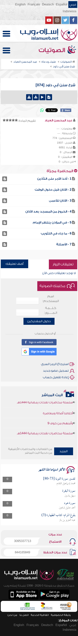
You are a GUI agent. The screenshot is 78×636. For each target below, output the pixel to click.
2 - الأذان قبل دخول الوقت (53, 189)
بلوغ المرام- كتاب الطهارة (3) (58, 515)
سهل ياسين (70, 496)
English (20, 4)
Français (34, 4)
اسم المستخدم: (50, 299)
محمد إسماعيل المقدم (66, 483)
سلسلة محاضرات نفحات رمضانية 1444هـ (45, 430)
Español (61, 4)
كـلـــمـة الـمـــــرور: (50, 310)
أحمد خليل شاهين (67, 508)
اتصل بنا (24, 615)
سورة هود (69, 503)
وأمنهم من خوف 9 (60, 420)
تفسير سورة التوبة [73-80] (59, 479)
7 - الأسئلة (63, 244)
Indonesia (69, 11)
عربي (72, 4)
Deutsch (48, 4)
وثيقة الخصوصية (61, 615)
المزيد (63, 451)
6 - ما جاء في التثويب (56, 233)
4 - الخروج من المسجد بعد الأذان (48, 211)
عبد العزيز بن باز (67, 520)
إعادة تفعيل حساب (56, 377)
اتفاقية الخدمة (40, 615)
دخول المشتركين (39, 321)
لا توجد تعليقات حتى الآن (59, 273)
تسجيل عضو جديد (56, 370)
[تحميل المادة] (36, 97)
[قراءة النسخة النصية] (49, 97)
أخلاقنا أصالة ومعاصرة (58, 410)
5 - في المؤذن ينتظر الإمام (52, 222)
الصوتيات (53, 50)
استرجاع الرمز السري (55, 364)
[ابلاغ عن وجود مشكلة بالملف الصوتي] (29, 97)
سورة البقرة (68, 491)
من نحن (12, 615)
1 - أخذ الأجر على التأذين (54, 178)
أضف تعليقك (14, 264)
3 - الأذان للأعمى (60, 200)
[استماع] (42, 97)
